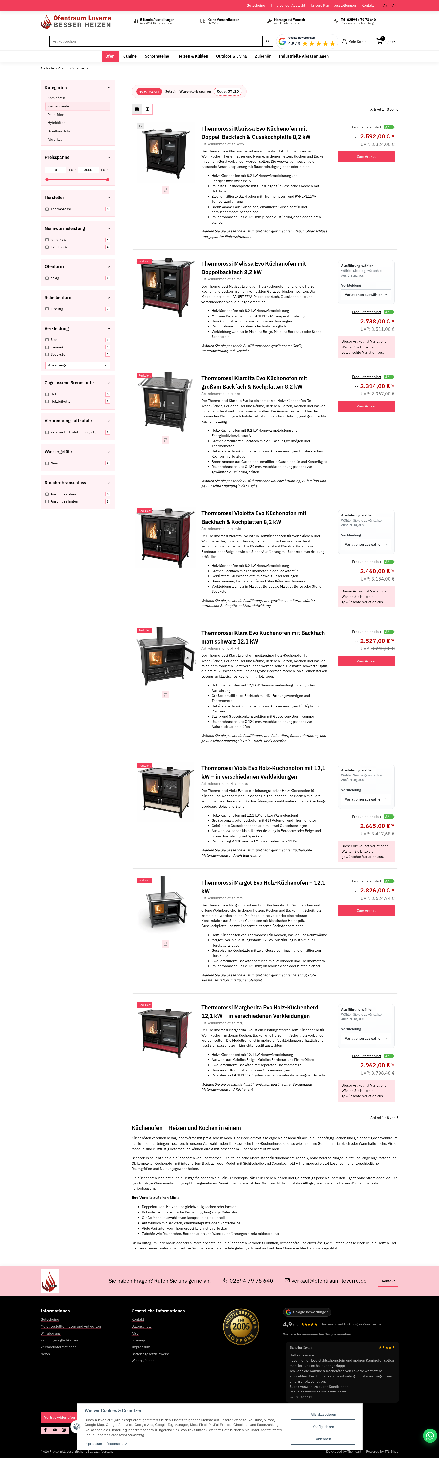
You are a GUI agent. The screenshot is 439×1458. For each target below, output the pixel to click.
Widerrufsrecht (144, 1360)
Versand (107, 1451)
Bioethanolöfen (60, 131)
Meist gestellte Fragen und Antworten (71, 1326)
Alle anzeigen (58, 365)
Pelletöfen (56, 114)
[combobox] (366, 294)
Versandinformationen (59, 1347)
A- (394, 5)
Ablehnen (323, 1439)
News (45, 1354)
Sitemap (138, 1340)
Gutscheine (256, 5)
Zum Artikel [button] (366, 156)
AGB (135, 1333)
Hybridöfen (57, 123)
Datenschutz (117, 1443)
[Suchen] (267, 41)
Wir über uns (51, 1333)
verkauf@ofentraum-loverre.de (329, 1280)
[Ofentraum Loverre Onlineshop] (83, 21)
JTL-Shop (391, 1451)
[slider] (47, 179)
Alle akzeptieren (323, 1414)
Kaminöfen (56, 98)
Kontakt (368, 5)
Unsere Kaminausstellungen (333, 5)
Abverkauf (56, 139)
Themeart (354, 1451)
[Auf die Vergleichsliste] (165, 190)
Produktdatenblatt (366, 127)
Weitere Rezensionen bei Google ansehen (317, 1333)
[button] (137, 109)
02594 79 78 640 (251, 1280)
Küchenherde (58, 106)
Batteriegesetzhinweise (151, 1354)
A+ (385, 5)
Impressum (93, 1443)
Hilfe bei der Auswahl (288, 5)
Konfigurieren (323, 1427)
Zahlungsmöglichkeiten (59, 1340)
